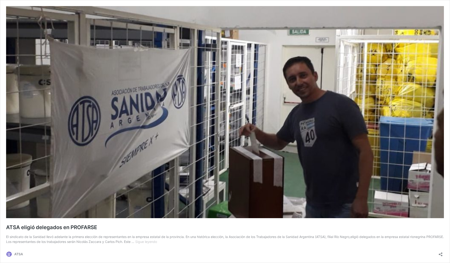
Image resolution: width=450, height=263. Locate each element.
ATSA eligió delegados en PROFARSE (51, 227)
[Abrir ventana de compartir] (440, 252)
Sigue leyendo (146, 242)
